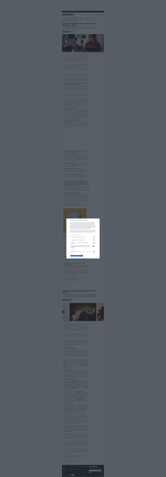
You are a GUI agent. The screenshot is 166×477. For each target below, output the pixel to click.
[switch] (94, 237)
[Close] (98, 220)
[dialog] (83, 238)
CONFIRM (76, 255)
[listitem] (83, 235)
